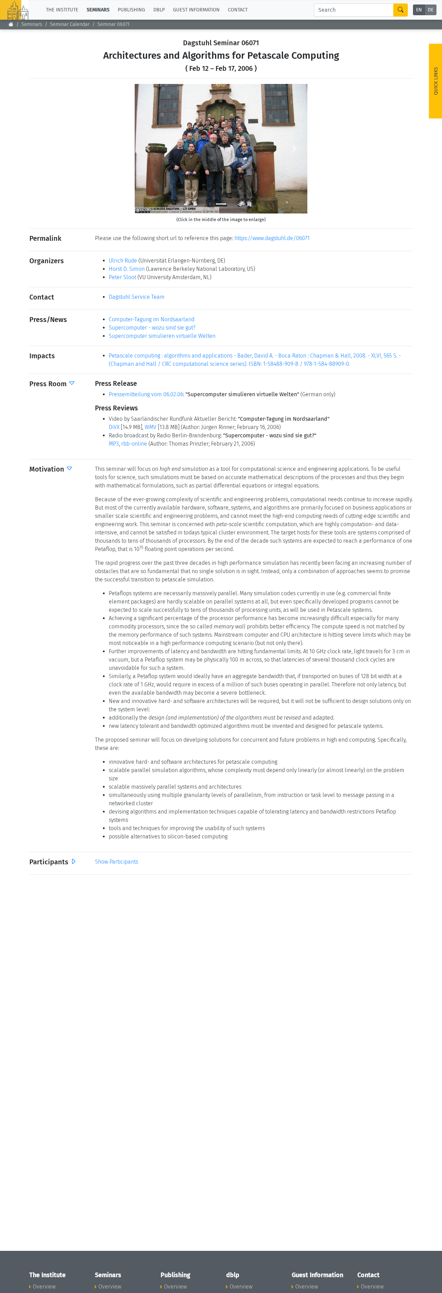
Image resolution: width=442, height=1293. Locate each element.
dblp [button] (159, 10)
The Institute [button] (62, 10)
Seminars (31, 24)
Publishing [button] (131, 10)
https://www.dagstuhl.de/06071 (272, 238)
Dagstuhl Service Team (137, 297)
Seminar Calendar (69, 24)
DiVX (114, 427)
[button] (148, 148)
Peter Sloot (122, 277)
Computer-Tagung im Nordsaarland (151, 319)
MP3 (114, 443)
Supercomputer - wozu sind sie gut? (152, 327)
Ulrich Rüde (123, 260)
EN (419, 10)
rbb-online (134, 443)
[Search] (400, 10)
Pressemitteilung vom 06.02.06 (146, 394)
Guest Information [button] (196, 10)
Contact (238, 10)
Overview (44, 1286)
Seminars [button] (98, 10)
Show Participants (116, 861)
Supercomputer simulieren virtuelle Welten (162, 336)
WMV (150, 427)
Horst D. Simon (127, 269)
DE (430, 10)
